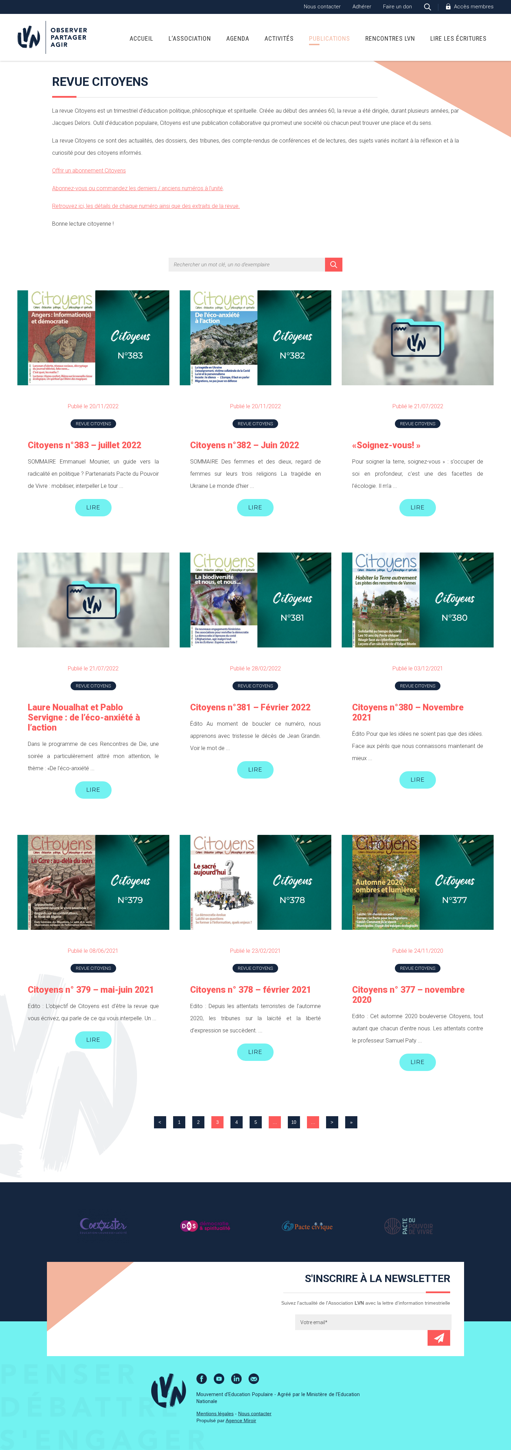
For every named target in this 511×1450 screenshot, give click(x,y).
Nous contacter (322, 6)
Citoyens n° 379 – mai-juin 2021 (91, 990)
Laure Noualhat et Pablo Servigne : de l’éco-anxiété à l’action (84, 717)
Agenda (237, 38)
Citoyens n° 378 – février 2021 (250, 990)
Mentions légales (215, 1413)
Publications (329, 38)
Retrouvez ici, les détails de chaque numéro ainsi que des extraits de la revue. (146, 206)
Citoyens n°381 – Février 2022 (250, 707)
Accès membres (474, 6)
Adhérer (361, 6)
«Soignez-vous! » (386, 445)
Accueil (141, 38)
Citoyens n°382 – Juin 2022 (244, 445)
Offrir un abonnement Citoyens (89, 170)
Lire (93, 507)
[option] (103, 1226)
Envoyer (439, 1338)
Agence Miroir (241, 1420)
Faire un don (397, 6)
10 (293, 1122)
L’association (190, 38)
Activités (279, 38)
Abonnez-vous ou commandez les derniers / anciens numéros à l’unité (137, 188)
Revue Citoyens (93, 423)
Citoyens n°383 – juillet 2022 (84, 445)
